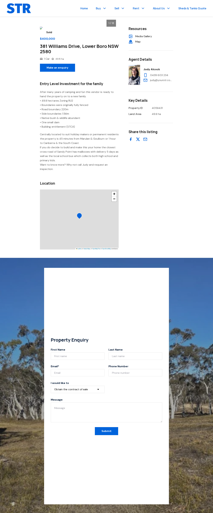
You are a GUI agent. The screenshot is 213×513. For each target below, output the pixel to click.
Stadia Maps (87, 248)
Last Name (115, 349)
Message (57, 399)
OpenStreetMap (106, 248)
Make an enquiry (57, 67)
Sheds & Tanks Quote (192, 8)
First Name (58, 349)
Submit (106, 431)
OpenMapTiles (96, 248)
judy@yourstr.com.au (161, 80)
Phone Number (118, 366)
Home (84, 8)
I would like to (60, 383)
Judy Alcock (151, 69)
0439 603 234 (159, 75)
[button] (80, 216)
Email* (55, 366)
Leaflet (79, 248)
